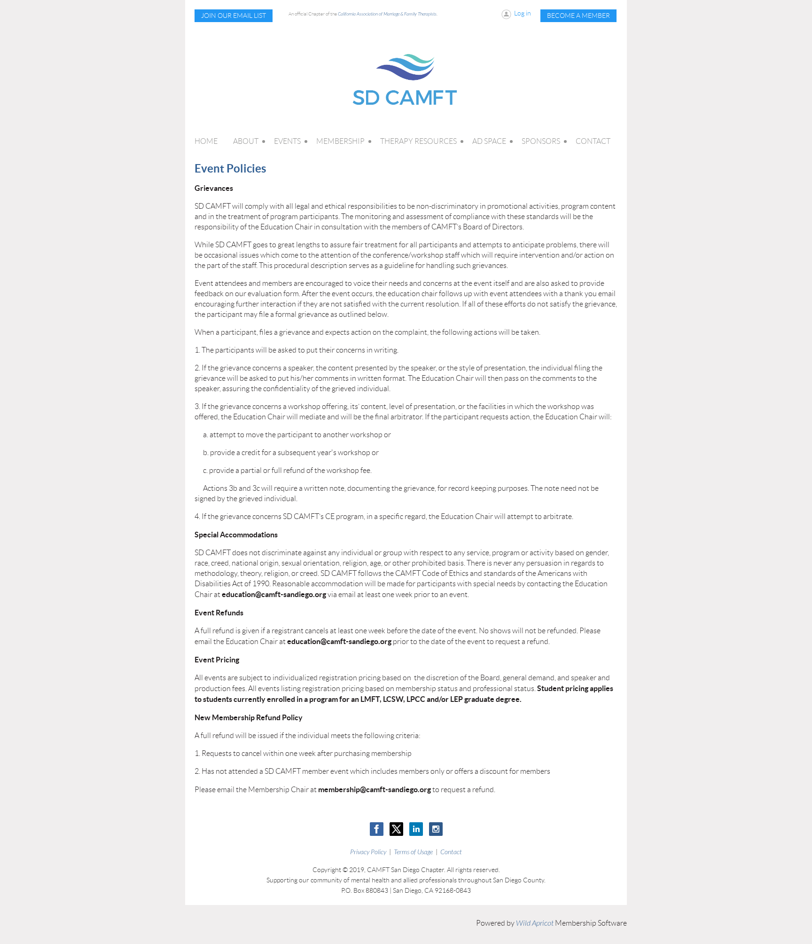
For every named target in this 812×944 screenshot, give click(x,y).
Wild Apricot (535, 923)
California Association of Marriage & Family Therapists (387, 14)
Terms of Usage (413, 852)
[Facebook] (376, 829)
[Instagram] (436, 829)
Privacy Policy (368, 852)
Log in (522, 13)
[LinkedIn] (416, 829)
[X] (396, 829)
